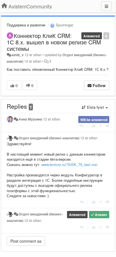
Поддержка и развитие (26, 25)
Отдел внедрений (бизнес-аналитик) (49, 137)
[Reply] (82, 125)
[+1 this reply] (93, 125)
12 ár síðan (51, 119)
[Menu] (106, 6)
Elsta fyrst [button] (95, 107)
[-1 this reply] (107, 125)
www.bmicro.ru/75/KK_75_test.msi (69, 164)
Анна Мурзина (30, 119)
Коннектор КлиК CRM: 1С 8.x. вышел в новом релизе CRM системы (54, 42)
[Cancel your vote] (100, 125)
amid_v (18, 54)
